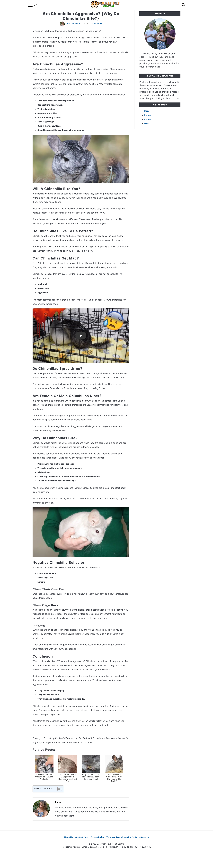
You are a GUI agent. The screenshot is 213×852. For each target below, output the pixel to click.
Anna (58, 802)
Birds (146, 111)
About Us (68, 837)
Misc (146, 123)
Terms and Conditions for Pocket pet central (127, 837)
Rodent (147, 119)
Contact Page (81, 837)
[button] (57, 789)
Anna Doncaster (73, 23)
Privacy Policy (97, 837)
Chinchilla (97, 23)
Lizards (147, 115)
